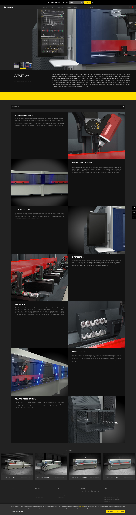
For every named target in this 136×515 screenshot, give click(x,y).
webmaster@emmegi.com (62, 495)
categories (19, 81)
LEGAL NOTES (106, 493)
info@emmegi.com (61, 497)
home (15, 81)
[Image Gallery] (17, 67)
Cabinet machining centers (26, 81)
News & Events (60, 7)
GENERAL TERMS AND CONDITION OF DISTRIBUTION (112, 499)
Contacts (82, 7)
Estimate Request (68, 95)
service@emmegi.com (61, 493)
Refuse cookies (110, 511)
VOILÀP (13, 491)
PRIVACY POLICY (106, 491)
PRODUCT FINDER (38, 495)
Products (52, 7)
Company (45, 7)
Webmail (59, 491)
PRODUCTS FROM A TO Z (39, 497)
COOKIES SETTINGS (107, 501)
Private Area (90, 7)
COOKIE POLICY (106, 495)
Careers (69, 7)
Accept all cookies (120, 511)
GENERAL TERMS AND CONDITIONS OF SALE (111, 497)
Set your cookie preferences (17, 511)
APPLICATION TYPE (38, 493)
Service (75, 7)
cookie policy (81, 506)
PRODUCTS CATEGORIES (39, 491)
